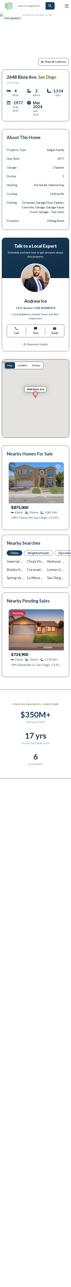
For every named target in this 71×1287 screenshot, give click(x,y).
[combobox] (30, 6)
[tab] (14, 553)
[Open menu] (66, 6)
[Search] (50, 6)
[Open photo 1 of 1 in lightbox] (35, 40)
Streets (36, 365)
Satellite (22, 365)
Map (10, 365)
